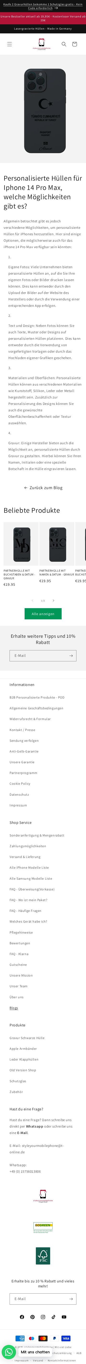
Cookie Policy (20, 783)
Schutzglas (18, 1081)
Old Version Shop (23, 1070)
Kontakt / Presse (22, 730)
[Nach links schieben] (32, 600)
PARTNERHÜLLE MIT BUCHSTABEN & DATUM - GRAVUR (19, 574)
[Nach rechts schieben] (53, 600)
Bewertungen (20, 943)
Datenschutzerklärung (58, 1353)
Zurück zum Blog (46, 487)
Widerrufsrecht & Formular (30, 719)
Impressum (18, 805)
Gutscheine (18, 964)
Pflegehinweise (21, 932)
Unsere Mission (21, 975)
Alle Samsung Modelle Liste (31, 878)
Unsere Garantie (22, 762)
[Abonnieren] (71, 655)
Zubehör (16, 1092)
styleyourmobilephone (38, 1347)
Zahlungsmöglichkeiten (28, 846)
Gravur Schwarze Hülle (27, 1038)
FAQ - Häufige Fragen (26, 911)
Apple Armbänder (23, 1048)
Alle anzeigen (43, 613)
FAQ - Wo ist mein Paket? (28, 900)
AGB (78, 1353)
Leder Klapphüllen (24, 1059)
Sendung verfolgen (24, 740)
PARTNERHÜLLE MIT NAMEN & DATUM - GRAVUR (56, 572)
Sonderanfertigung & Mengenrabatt (37, 835)
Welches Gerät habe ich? (28, 921)
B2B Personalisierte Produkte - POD (37, 697)
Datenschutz (19, 794)
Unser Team (19, 986)
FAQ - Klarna (19, 954)
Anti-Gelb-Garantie (24, 751)
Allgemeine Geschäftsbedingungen (37, 708)
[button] (9, 44)
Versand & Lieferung (25, 857)
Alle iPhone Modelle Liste (29, 867)
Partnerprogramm (24, 773)
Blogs (14, 1008)
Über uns (17, 997)
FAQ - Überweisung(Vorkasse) (32, 889)
